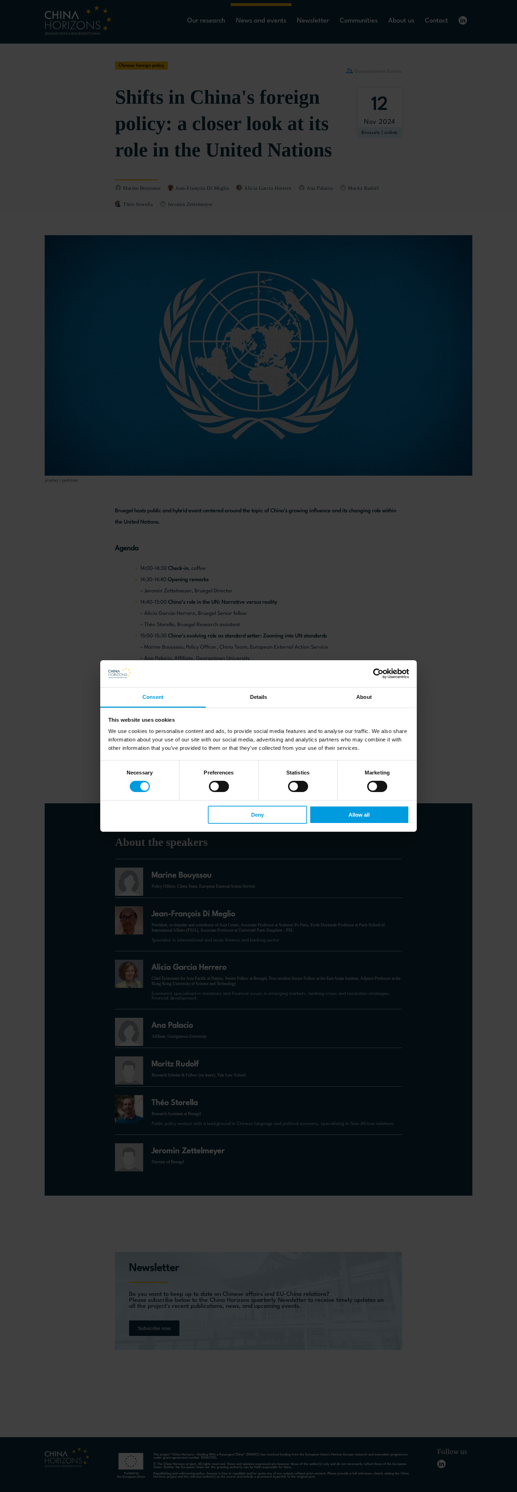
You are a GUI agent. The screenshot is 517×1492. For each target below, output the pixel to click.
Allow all (359, 815)
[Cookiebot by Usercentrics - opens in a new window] (378, 673)
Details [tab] (258, 697)
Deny (257, 815)
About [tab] (364, 697)
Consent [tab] (153, 697)
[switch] (219, 786)
